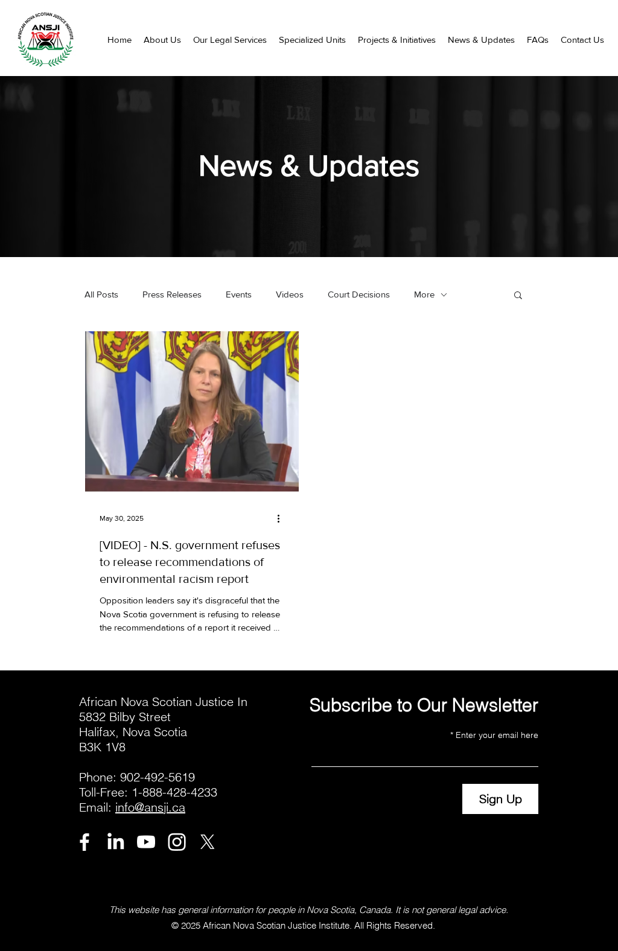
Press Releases (172, 294)
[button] (162, 39)
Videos (290, 294)
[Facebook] (84, 842)
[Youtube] (146, 842)
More (424, 294)
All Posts (101, 294)
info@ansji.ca (150, 807)
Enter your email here (497, 735)
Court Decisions (359, 294)
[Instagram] (177, 842)
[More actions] (282, 518)
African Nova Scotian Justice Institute (276, 925)
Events (239, 294)
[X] (208, 842)
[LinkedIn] (115, 842)
